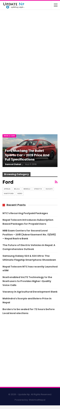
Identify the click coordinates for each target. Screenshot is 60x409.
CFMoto (38, 189)
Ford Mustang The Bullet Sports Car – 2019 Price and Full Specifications (27, 155)
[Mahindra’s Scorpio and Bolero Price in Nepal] (9, 32)
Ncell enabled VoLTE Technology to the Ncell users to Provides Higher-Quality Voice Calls (27, 281)
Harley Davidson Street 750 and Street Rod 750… (35, 55)
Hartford (9, 193)
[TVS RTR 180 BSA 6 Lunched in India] (9, 45)
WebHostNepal (37, 399)
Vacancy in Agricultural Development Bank (30, 291)
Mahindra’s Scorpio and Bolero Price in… (38, 29)
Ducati (49, 189)
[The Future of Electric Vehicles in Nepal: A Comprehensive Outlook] (9, 19)
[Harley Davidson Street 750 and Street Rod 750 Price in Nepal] (9, 58)
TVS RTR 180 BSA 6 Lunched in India (36, 42)
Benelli (27, 189)
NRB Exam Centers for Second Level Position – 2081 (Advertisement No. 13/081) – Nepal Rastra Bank (29, 234)
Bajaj (17, 189)
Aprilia (7, 189)
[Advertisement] (30, 98)
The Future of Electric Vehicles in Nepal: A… (37, 16)
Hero (19, 193)
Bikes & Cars (9, 136)
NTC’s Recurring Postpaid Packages (25, 213)
